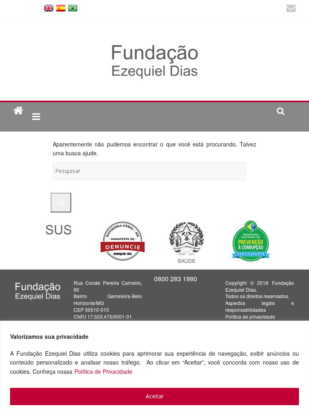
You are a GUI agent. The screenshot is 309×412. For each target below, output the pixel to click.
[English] (48, 7)
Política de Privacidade (103, 371)
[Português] (73, 7)
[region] (154, 366)
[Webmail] (291, 9)
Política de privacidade (250, 316)
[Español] (61, 7)
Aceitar (155, 396)
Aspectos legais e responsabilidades (259, 306)
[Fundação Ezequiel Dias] (18, 110)
